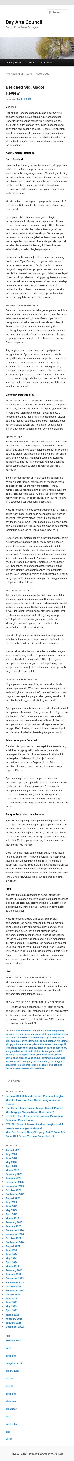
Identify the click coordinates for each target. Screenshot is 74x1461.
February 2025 (14, 1222)
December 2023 (15, 1278)
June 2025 (11, 1206)
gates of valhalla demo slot (51, 1047)
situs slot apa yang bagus (26, 1058)
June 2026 (11, 1158)
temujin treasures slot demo (32, 1064)
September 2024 (15, 1242)
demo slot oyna (19, 1040)
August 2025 (13, 1198)
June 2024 (11, 1254)
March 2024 (12, 1266)
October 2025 (13, 1190)
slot (8, 1416)
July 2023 (11, 1298)
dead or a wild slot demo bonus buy (30, 1037)
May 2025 (11, 1210)
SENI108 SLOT (13, 1340)
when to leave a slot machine (28, 1068)
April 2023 (11, 1310)
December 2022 (15, 1326)
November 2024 (15, 1234)
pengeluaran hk (14, 1363)
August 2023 (13, 1294)
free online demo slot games (21, 1047)
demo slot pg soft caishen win (44, 1040)
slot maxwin (12, 1371)
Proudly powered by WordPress (46, 1453)
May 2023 (11, 1306)
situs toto (11, 1401)
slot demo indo (13, 1061)
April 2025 (11, 1214)
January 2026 (13, 1178)
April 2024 (11, 1262)
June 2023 (11, 1302)
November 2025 (15, 1186)
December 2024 (15, 1230)
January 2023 (13, 1322)
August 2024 (13, 1246)
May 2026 (11, 1162)
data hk (10, 1378)
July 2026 (11, 1154)
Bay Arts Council (24, 22)
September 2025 (15, 1194)
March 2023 (12, 1314)
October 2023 (13, 1286)
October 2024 (13, 1238)
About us (31, 62)
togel (8, 1348)
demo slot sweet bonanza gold (49, 1044)
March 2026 (12, 1170)
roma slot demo (45, 1054)
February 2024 (14, 1270)
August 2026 (13, 1150)
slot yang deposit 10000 (35, 1061)
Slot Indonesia (23, 1030)
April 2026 (11, 1166)
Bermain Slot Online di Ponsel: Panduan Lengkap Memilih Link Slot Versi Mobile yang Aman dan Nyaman (35, 1100)
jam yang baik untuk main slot (22, 1051)
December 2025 (15, 1182)
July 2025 (11, 1202)
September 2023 (15, 1290)
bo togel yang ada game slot (31, 1034)
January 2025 (13, 1226)
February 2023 (14, 1318)
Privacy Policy (13, 62)
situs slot (11, 1355)
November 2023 (15, 1282)
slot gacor (11, 1408)
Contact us (46, 62)
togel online (12, 1424)
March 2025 (12, 1218)
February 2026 (14, 1174)
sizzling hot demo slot (53, 1058)
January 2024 (13, 1274)
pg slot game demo (26, 1054)
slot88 (9, 1439)
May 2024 (11, 1258)
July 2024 (11, 1250)
